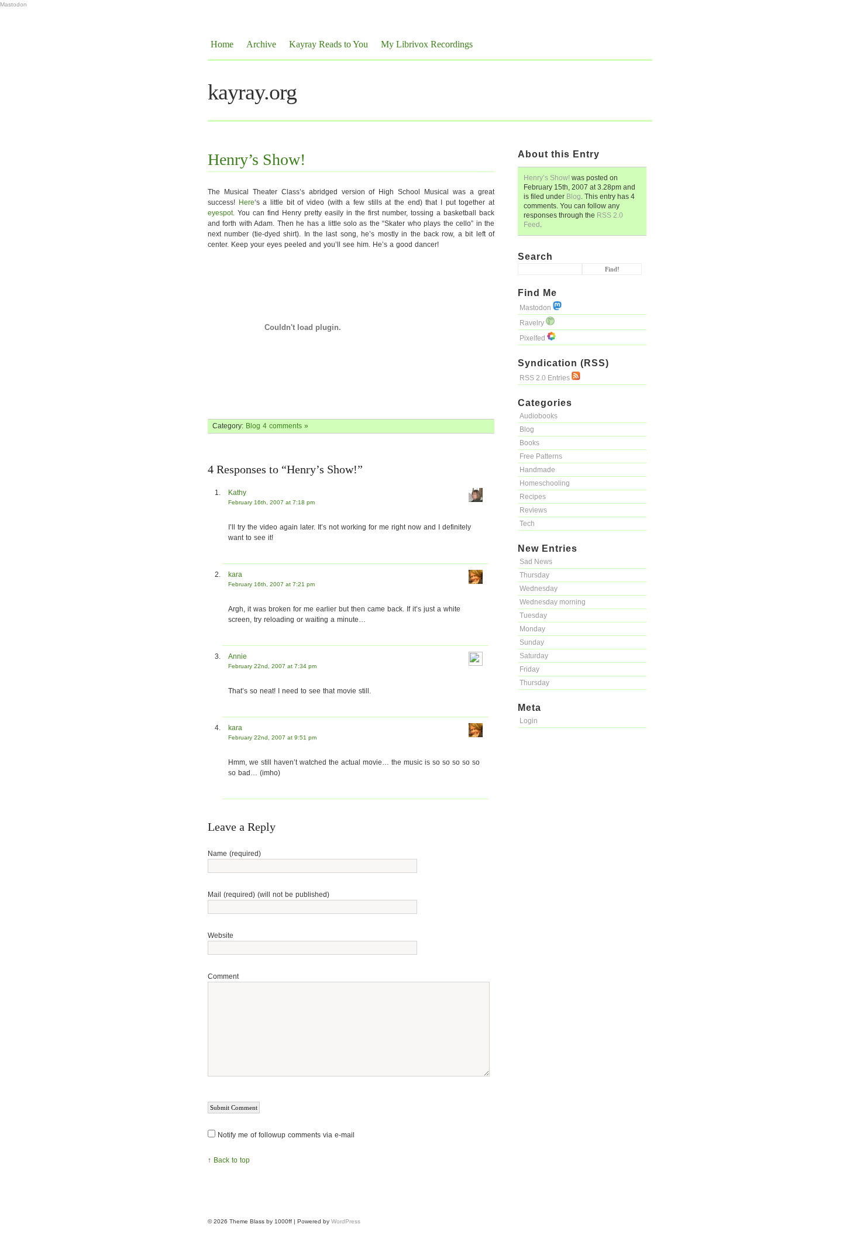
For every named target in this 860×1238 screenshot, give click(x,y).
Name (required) (234, 854)
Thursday (534, 575)
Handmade (537, 470)
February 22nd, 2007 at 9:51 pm (272, 737)
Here (246, 202)
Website (220, 935)
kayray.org (252, 92)
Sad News (536, 562)
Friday (529, 669)
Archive (261, 44)
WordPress (345, 1221)
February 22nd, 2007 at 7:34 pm (272, 666)
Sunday (532, 642)
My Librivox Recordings (427, 44)
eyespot (220, 213)
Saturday (534, 656)
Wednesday (539, 588)
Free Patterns (541, 456)
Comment (223, 976)
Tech (527, 524)
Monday (532, 629)
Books (529, 443)
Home (222, 44)
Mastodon (13, 4)
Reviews (533, 510)
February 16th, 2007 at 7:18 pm (271, 502)
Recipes (533, 497)
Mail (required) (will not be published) (268, 894)
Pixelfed (533, 338)
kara (235, 574)
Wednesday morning (553, 602)
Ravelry (533, 323)
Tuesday (533, 615)
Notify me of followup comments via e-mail (286, 1135)
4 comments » (285, 426)
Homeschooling (545, 483)
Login (529, 721)
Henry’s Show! (547, 178)
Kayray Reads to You (328, 44)
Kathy (237, 493)
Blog (573, 196)
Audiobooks (539, 416)
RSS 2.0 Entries (546, 378)
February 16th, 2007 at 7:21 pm (271, 584)
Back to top (232, 1160)
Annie (237, 656)
